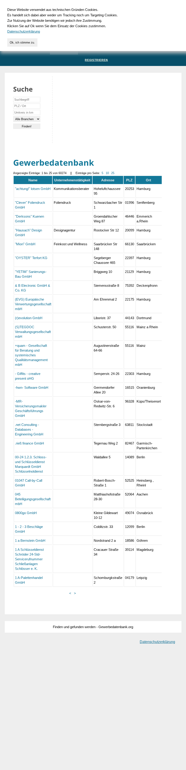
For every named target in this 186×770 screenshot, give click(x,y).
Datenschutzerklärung (157, 642)
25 (112, 173)
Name (32, 180)
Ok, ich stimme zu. (22, 42)
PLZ (129, 180)
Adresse (107, 180)
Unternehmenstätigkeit (72, 180)
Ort (148, 180)
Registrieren (96, 60)
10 (107, 173)
